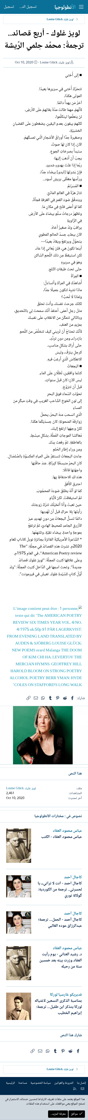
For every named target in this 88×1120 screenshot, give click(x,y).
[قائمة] (81, 7)
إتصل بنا (81, 1083)
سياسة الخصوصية (40, 1083)
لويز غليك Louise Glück (55, 62)
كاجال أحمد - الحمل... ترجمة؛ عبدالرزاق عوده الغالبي (60, 922)
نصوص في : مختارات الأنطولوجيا (58, 816)
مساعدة (22, 1083)
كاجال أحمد (73, 877)
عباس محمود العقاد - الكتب (61, 837)
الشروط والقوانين (63, 1083)
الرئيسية (10, 1083)
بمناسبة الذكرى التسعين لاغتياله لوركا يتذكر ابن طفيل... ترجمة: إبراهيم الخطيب (58, 1007)
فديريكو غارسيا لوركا (66, 994)
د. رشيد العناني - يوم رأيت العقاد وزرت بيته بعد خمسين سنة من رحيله (60, 960)
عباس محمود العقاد (67, 831)
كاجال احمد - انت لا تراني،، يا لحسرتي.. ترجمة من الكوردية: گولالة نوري (60, 889)
